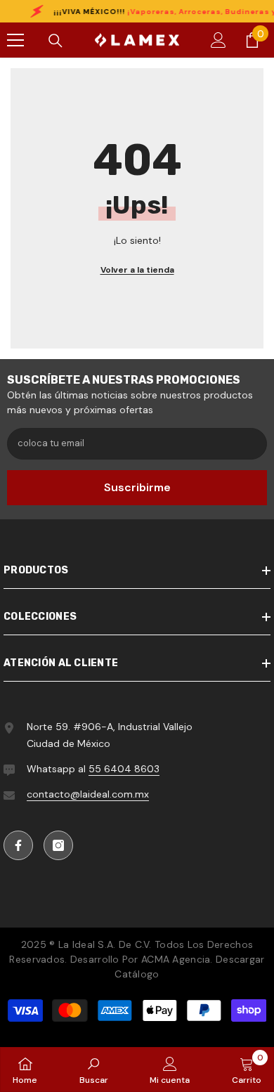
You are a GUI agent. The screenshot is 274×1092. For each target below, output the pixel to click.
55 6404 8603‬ (124, 768)
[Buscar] (55, 40)
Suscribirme (137, 487)
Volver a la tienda (137, 269)
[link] (94, 1069)
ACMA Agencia (175, 959)
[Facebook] (18, 845)
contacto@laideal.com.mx (88, 794)
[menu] (15, 40)
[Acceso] (218, 40)
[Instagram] (58, 845)
